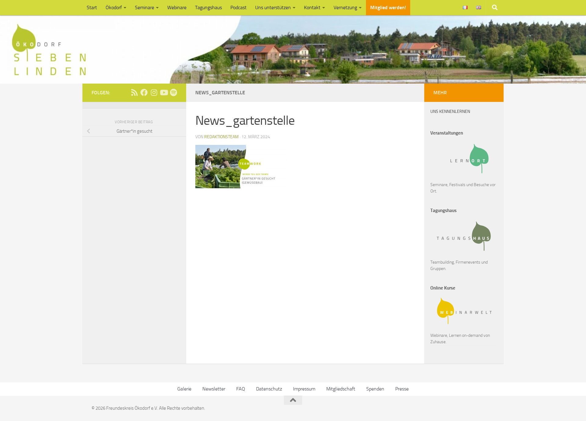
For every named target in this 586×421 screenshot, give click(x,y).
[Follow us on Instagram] (153, 92)
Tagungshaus (208, 7)
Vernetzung (345, 7)
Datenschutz (269, 389)
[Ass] (134, 92)
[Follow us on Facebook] (144, 92)
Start (92, 7)
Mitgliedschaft (340, 389)
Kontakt (312, 7)
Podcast (238, 7)
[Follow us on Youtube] (163, 92)
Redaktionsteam (221, 136)
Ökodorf (114, 7)
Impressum (304, 389)
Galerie (184, 389)
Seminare (144, 7)
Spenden (375, 389)
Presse (402, 389)
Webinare (176, 7)
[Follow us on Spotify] (173, 92)
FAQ (240, 389)
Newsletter (213, 389)
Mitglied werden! (388, 7)
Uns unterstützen (273, 7)
